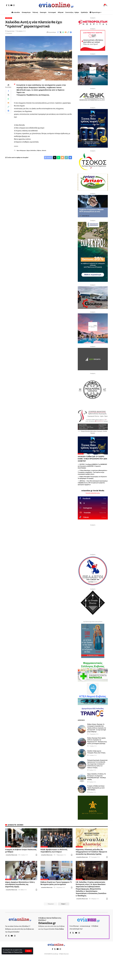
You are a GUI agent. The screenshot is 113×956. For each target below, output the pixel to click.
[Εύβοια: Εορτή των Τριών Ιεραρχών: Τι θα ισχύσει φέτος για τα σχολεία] (57, 870)
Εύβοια (39, 150)
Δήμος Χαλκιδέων (31, 150)
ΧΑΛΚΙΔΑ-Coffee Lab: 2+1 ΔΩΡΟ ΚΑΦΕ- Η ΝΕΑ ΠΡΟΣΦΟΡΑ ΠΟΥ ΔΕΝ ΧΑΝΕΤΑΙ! (92, 458)
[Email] (66, 32)
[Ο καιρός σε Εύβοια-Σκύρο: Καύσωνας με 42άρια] (21, 837)
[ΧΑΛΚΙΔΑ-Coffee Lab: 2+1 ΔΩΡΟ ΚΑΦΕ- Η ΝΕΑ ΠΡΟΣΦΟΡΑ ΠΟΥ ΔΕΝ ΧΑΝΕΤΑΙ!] (93, 445)
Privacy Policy (7, 952)
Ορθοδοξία (79, 879)
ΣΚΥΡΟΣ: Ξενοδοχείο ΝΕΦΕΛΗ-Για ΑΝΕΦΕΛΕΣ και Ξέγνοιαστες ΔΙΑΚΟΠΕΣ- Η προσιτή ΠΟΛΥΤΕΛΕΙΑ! (92, 466)
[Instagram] (14, 5)
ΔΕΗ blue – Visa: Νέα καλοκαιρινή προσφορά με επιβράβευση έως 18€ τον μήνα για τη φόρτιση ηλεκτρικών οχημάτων (93, 482)
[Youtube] (93, 512)
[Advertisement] (92, 538)
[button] (28, 951)
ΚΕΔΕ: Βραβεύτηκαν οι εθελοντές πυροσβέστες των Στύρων (54, 850)
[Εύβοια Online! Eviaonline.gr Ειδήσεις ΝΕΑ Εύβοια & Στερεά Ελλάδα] (56, 5)
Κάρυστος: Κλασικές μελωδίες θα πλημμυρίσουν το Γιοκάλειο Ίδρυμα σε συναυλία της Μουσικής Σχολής (91, 851)
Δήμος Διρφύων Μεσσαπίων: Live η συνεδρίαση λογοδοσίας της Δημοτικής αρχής (20, 884)
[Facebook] (7, 5)
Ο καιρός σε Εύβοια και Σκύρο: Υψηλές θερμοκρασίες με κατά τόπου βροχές (96, 787)
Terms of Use (18, 952)
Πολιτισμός (79, 846)
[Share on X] (60, 32)
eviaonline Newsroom (11, 855)
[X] (9, 5)
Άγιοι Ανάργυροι (21, 150)
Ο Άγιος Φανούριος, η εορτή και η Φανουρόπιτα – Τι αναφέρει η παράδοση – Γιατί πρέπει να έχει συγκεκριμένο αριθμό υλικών (93, 472)
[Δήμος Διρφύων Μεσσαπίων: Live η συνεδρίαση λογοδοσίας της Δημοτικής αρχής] (21, 870)
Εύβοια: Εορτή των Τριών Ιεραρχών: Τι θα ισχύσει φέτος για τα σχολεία (56, 883)
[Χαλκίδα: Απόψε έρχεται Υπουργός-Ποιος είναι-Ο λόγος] (82, 753)
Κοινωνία (8, 18)
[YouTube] (11, 5)
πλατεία (44, 150)
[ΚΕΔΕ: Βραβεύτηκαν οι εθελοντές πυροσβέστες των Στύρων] (57, 837)
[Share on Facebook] (58, 32)
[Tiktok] (93, 517)
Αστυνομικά (44, 846)
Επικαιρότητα (44, 879)
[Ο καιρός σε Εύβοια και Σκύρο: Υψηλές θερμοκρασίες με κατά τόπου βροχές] (82, 789)
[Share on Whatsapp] (63, 32)
